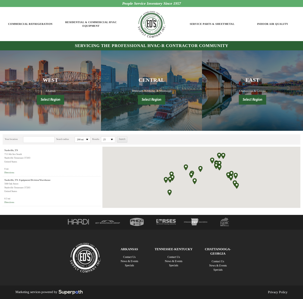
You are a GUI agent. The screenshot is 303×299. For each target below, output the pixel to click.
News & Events (129, 261)
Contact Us (129, 256)
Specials (129, 265)
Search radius (62, 139)
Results (95, 139)
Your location (11, 139)
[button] (216, 166)
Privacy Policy (278, 292)
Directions (9, 172)
